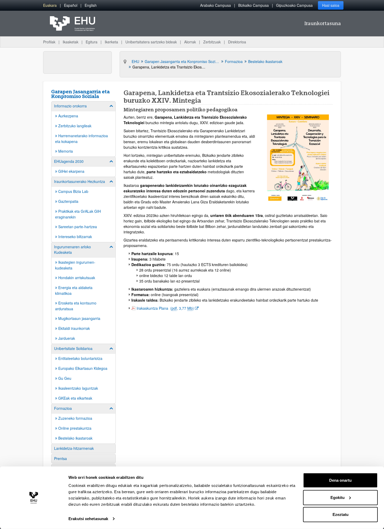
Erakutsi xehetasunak (88, 518)
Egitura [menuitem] (91, 41)
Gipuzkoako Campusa (294, 5)
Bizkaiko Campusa (253, 5)
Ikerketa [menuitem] (111, 41)
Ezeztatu (340, 514)
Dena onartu (340, 480)
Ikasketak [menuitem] (70, 41)
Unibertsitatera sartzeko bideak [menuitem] (151, 41)
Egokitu (337, 497)
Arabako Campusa (215, 5)
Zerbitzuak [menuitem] (212, 41)
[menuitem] (49, 5)
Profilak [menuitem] (49, 41)
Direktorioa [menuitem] (237, 41)
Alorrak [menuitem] (190, 41)
